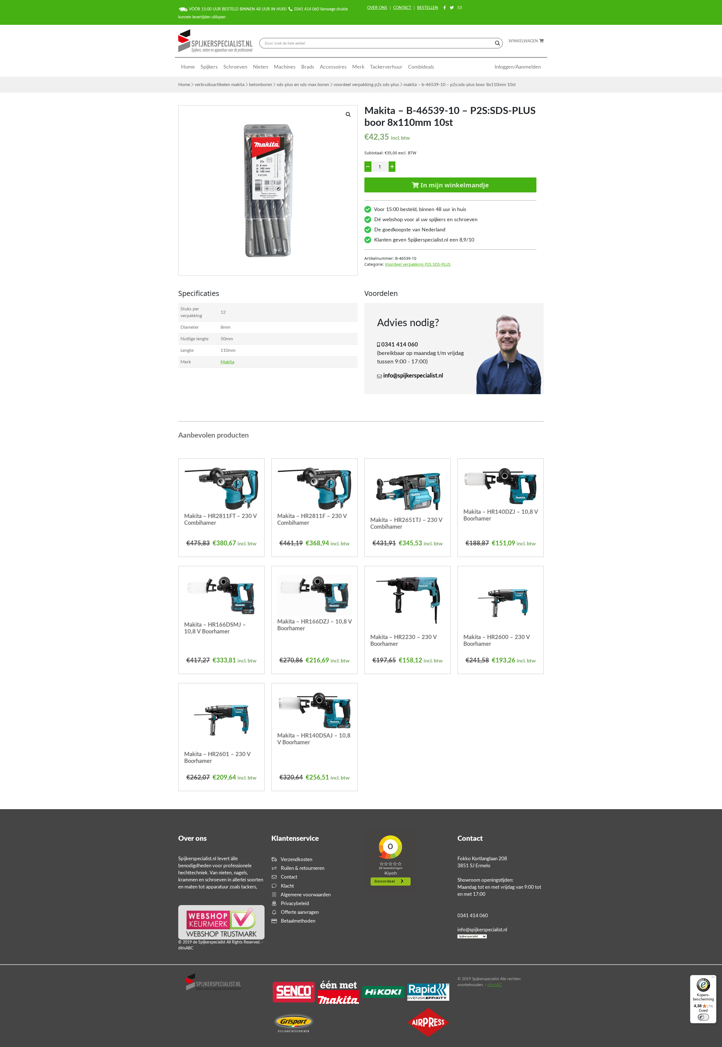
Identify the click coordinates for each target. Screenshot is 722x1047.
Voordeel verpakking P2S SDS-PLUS (366, 84)
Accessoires (333, 67)
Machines (285, 67)
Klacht (287, 886)
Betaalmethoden (297, 921)
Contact (402, 8)
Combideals (421, 67)
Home (188, 67)
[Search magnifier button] (497, 43)
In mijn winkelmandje (454, 185)
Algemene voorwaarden (305, 894)
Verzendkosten (296, 859)
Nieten (260, 67)
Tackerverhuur (386, 67)
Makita (227, 362)
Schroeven (235, 67)
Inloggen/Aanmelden (518, 67)
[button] (348, 114)
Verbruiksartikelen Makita (220, 84)
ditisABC (494, 985)
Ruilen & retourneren (302, 868)
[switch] (703, 1017)
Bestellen (427, 8)
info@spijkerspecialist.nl (413, 376)
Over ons (377, 8)
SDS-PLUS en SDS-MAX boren (303, 84)
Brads (307, 67)
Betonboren (260, 84)
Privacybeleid (294, 903)
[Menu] (713, 978)
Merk (358, 67)
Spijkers (209, 67)
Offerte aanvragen (299, 912)
